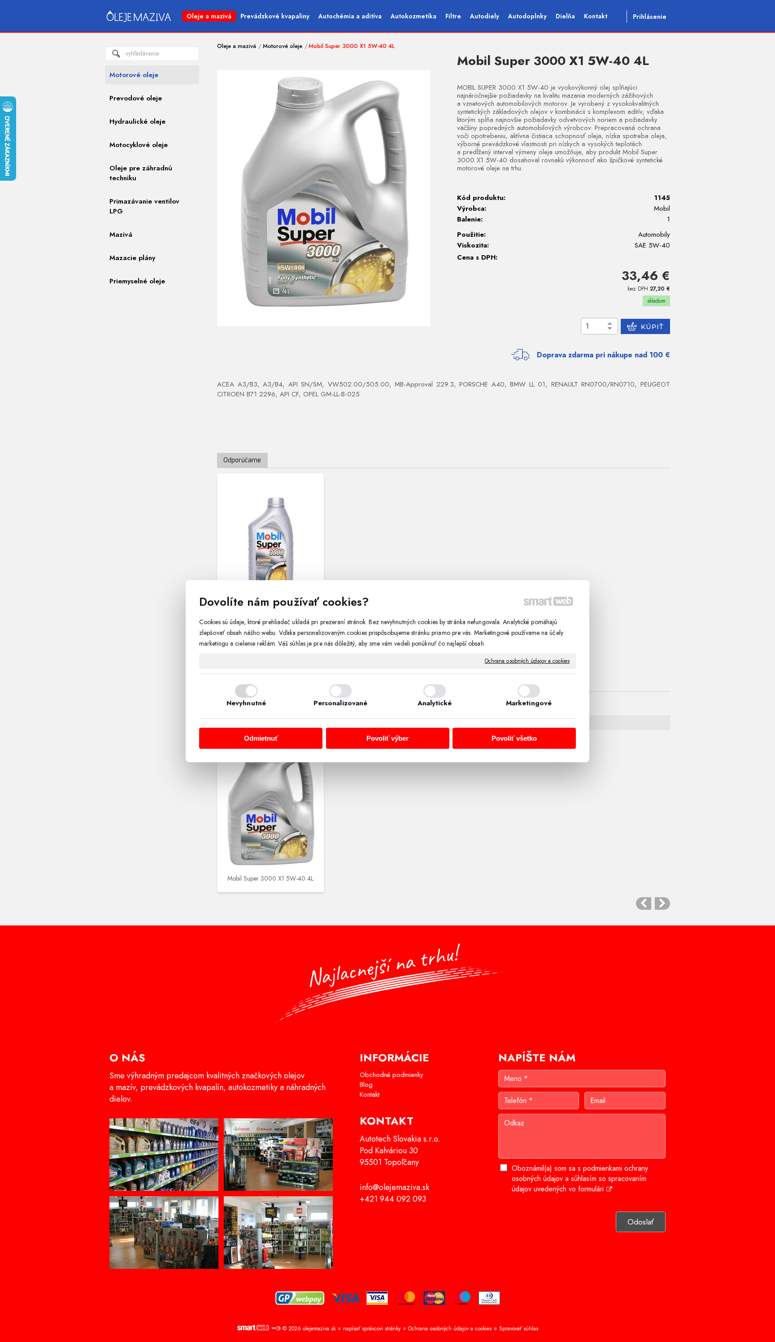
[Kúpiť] (645, 326)
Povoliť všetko (514, 738)
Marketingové (529, 703)
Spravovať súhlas (518, 1329)
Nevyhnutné (246, 703)
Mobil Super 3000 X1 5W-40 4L (270, 878)
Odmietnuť (261, 738)
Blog (366, 1085)
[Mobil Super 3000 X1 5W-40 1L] (270, 545)
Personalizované (340, 703)
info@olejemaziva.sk (394, 1187)
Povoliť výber (387, 738)
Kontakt (369, 1094)
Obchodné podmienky (391, 1075)
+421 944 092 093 (393, 1199)
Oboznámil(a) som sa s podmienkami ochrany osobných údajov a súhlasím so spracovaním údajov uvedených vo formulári (580, 1178)
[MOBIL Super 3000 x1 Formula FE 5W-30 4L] (662, 903)
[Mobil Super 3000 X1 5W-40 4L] (323, 198)
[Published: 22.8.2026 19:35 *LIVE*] (275, 1329)
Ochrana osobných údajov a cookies (527, 660)
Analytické (435, 703)
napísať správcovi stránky (372, 1329)
